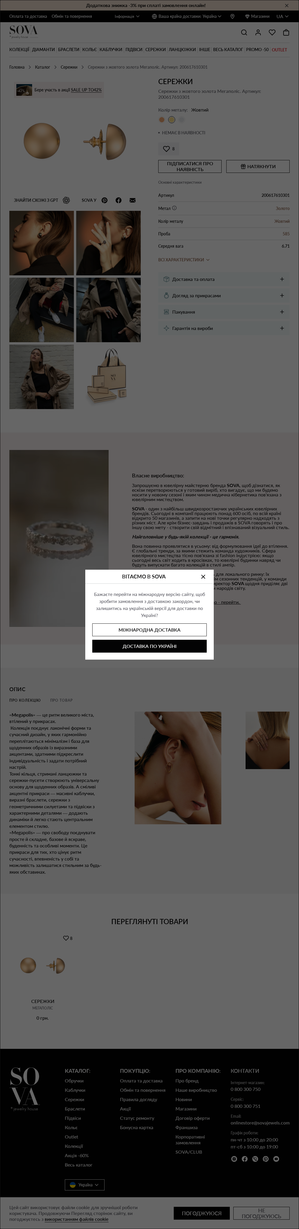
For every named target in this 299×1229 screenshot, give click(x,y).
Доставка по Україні (150, 646)
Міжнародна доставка (149, 629)
